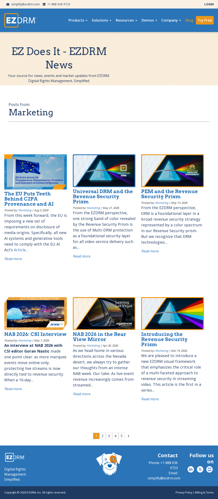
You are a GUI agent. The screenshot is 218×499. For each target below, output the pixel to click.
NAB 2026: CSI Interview (35, 334)
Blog (189, 20)
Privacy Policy (184, 492)
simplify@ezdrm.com (25, 4)
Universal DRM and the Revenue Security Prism (103, 196)
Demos (147, 20)
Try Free (205, 20)
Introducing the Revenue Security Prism (164, 339)
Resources (125, 20)
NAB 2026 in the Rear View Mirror (99, 336)
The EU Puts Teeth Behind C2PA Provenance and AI (29, 199)
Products (76, 20)
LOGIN (209, 4)
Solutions (100, 20)
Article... (21, 249)
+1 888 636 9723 (58, 4)
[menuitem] (78, 20)
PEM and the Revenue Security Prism (169, 194)
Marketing (24, 210)
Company (169, 20)
